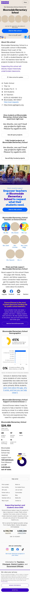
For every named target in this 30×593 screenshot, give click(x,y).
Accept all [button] (15, 590)
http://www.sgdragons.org (14, 105)
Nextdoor (25, 294)
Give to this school (15, 31)
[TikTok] (23, 549)
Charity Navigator (21, 525)
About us (17, 484)
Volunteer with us (6, 498)
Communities (18, 492)
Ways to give (5, 500)
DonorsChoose (5, 2)
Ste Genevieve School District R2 (15, 7)
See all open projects (15, 135)
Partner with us (6, 492)
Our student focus (20, 487)
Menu (25, 2)
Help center (15, 479)
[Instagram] (7, 549)
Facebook (11, 294)
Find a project (5, 484)
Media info (18, 498)
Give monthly (5, 487)
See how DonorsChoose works (15, 323)
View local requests (11, 102)
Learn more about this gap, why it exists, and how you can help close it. (15, 390)
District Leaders (17, 564)
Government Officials (15, 566)
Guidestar (16, 527)
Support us (5, 495)
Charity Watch (10, 525)
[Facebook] (17, 549)
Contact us (18, 500)
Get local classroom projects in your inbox (15, 554)
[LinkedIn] (12, 549)
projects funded (22, 532)
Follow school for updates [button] (16, 77)
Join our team (18, 489)
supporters (8, 532)
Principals (6, 564)
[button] (4, 292)
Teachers (20, 562)
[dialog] (15, 581)
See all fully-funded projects (15, 158)
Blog (16, 495)
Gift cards (4, 489)
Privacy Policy (4, 581)
